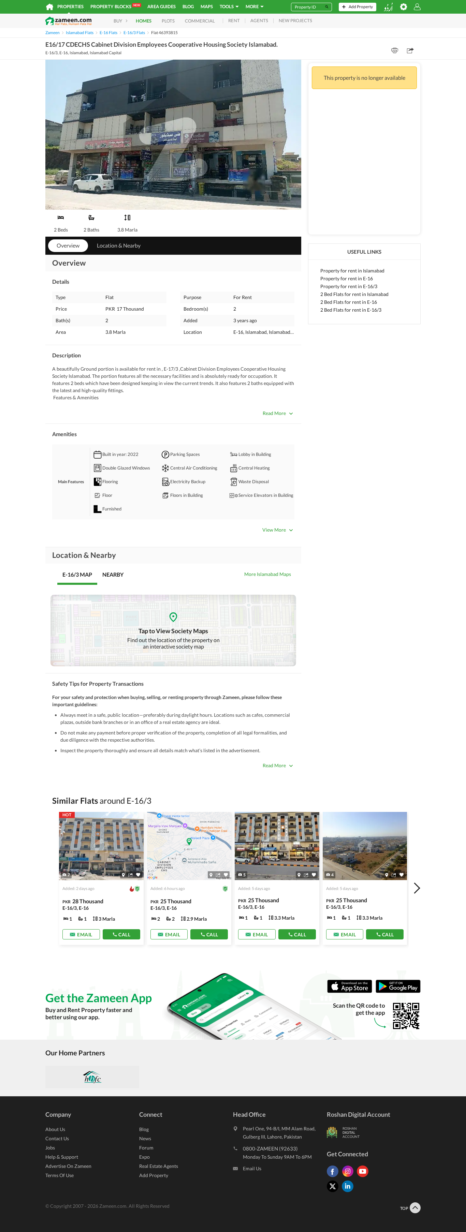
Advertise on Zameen (68, 1166)
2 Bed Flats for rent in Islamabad (354, 294)
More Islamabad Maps (267, 574)
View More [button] (274, 530)
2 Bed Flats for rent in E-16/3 (350, 310)
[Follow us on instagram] (349, 1177)
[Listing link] (101, 878)
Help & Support (61, 1157)
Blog (188, 6)
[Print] (394, 50)
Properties (70, 6)
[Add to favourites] (138, 875)
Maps (207, 6)
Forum (146, 1148)
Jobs (50, 1148)
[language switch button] (388, 7)
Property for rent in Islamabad (352, 270)
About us (55, 1129)
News (145, 1138)
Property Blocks (115, 6)
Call (124, 934)
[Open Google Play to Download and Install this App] (398, 991)
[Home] (49, 6)
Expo (144, 1157)
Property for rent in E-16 (346, 278)
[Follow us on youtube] (364, 1177)
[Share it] (130, 875)
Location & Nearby (119, 245)
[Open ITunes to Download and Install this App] (351, 991)
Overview (68, 245)
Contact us (57, 1138)
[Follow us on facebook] (334, 1177)
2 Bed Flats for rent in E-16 (348, 302)
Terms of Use (59, 1175)
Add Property (153, 1175)
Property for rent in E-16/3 (348, 286)
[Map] (123, 875)
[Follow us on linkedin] (349, 1192)
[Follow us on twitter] (334, 1192)
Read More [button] (274, 413)
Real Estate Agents (158, 1166)
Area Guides (161, 6)
